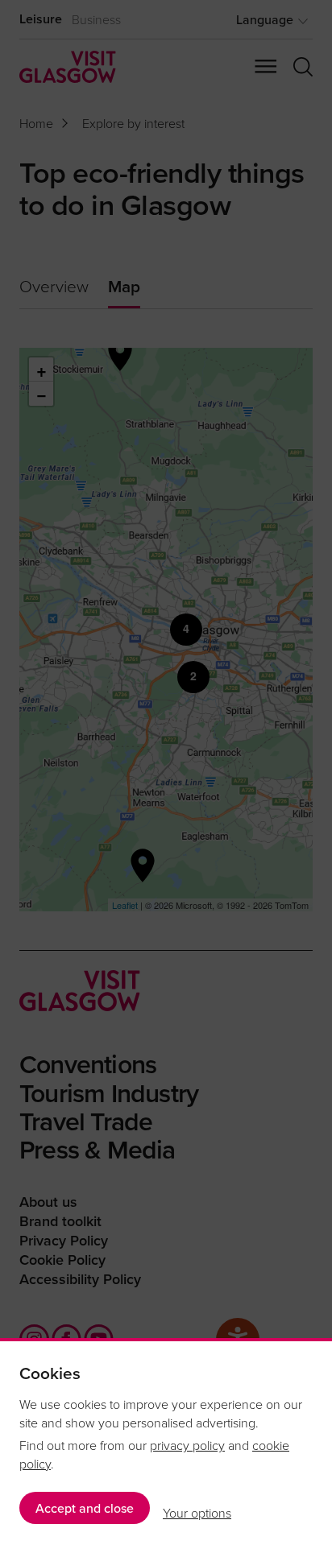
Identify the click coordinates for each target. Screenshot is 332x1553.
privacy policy (187, 1445)
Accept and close (84, 1508)
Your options (197, 1513)
